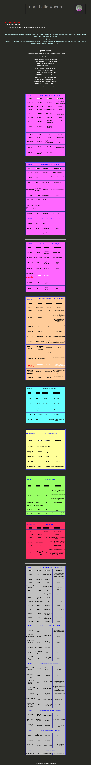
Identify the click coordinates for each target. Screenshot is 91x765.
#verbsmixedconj (52, 81)
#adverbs (50, 70)
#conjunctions (51, 72)
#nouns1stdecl (51, 57)
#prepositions (51, 68)
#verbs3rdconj (51, 79)
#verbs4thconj (51, 84)
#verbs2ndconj (51, 77)
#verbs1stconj (51, 75)
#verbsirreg (50, 86)
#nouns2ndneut (52, 61)
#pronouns (50, 66)
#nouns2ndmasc (52, 59)
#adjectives (50, 63)
